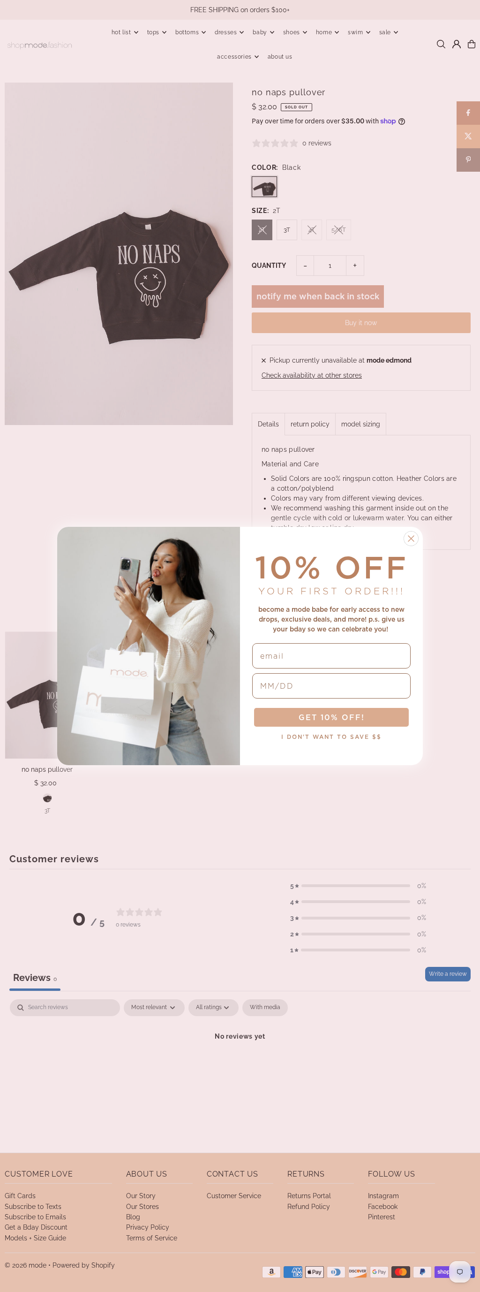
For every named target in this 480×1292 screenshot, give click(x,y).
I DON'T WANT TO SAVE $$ (331, 737)
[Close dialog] (411, 539)
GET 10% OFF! (332, 717)
